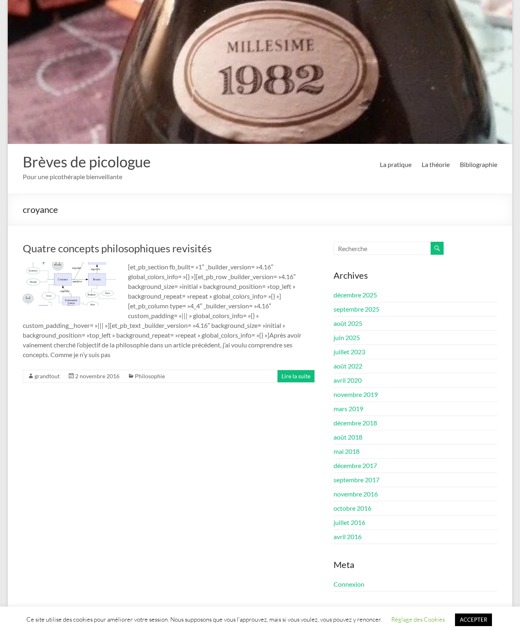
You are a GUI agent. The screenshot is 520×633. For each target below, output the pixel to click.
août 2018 (348, 437)
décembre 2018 (355, 423)
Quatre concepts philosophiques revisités (117, 248)
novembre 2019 (356, 394)
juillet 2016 (349, 522)
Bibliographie (478, 164)
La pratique (396, 164)
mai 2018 (347, 451)
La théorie (436, 164)
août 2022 (348, 366)
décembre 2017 (355, 465)
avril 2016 (348, 536)
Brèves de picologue (87, 162)
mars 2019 (348, 408)
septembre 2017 (356, 479)
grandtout (47, 376)
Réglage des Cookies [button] (418, 619)
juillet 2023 (349, 352)
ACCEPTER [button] (473, 619)
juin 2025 (347, 337)
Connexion (349, 584)
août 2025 (348, 323)
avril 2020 (348, 380)
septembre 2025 (356, 309)
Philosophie (150, 376)
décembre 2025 (355, 295)
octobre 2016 (352, 508)
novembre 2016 (356, 494)
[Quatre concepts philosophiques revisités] (69, 266)
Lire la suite (296, 376)
